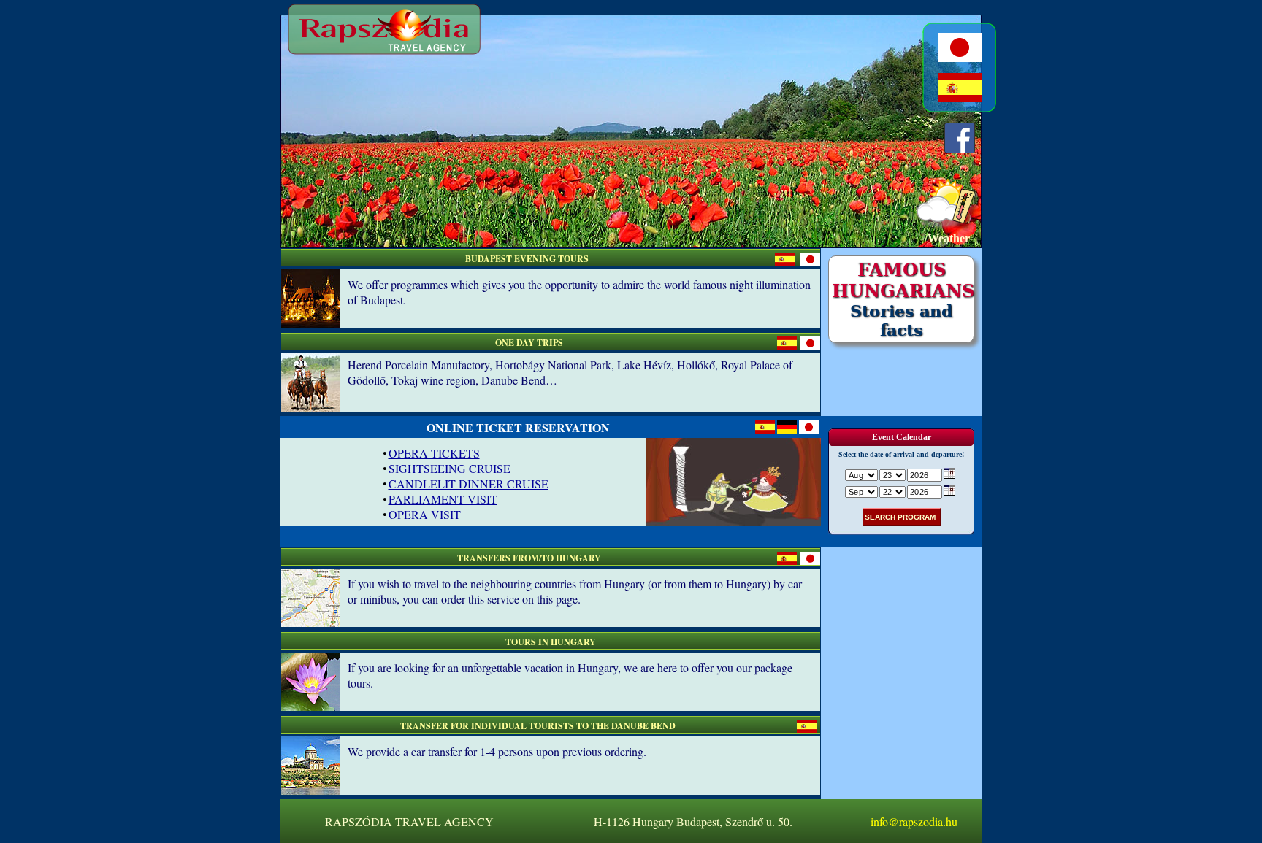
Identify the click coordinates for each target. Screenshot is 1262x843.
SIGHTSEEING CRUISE (449, 468)
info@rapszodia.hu (914, 821)
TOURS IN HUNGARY (550, 642)
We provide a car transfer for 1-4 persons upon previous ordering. (497, 751)
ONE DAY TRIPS (529, 342)
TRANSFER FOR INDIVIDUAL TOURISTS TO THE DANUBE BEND (538, 726)
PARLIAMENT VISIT (443, 499)
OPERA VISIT (425, 514)
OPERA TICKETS (434, 453)
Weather (949, 238)
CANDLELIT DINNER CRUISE (468, 483)
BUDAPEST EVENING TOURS (527, 259)
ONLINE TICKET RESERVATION (518, 427)
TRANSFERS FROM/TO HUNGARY (529, 558)
